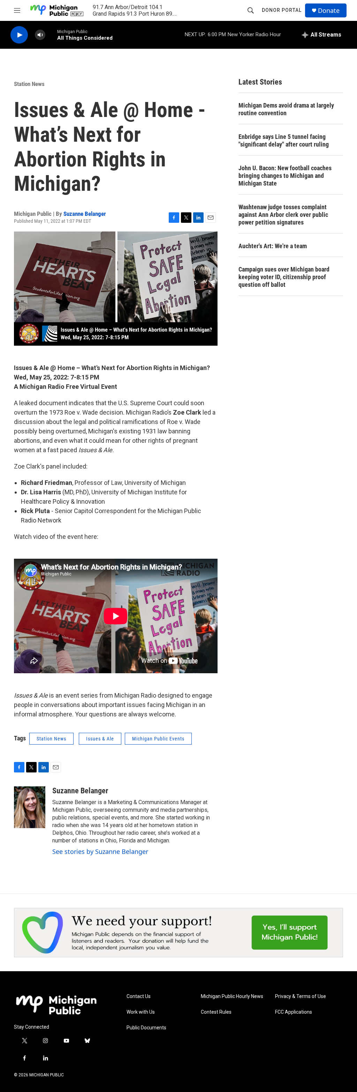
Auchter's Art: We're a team (272, 246)
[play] (19, 35)
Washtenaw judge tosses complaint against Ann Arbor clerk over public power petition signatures (283, 214)
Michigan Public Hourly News (232, 996)
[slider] (51, 34)
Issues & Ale (100, 738)
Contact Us (139, 996)
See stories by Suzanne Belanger (100, 851)
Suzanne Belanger (84, 213)
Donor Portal (282, 10)
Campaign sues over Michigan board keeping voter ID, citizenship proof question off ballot (283, 277)
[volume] (40, 35)
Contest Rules (216, 1012)
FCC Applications (293, 1012)
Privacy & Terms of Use (300, 996)
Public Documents (146, 1027)
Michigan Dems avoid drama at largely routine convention (286, 109)
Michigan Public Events (158, 738)
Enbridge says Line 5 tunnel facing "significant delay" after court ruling (283, 140)
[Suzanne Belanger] (29, 807)
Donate (329, 10)
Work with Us (141, 1012)
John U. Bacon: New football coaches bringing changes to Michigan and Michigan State (285, 175)
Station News (29, 83)
